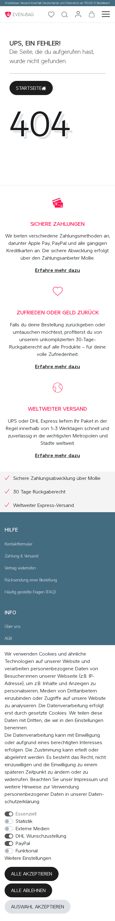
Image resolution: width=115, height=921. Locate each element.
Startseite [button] (29, 88)
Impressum (86, 779)
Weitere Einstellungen (28, 858)
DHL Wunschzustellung (41, 836)
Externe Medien (32, 828)
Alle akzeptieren (31, 873)
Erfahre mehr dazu (57, 270)
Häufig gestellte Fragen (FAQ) (30, 592)
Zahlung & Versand (21, 556)
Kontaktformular (18, 544)
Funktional (27, 850)
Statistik (24, 821)
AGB (8, 639)
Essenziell (26, 813)
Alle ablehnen (28, 890)
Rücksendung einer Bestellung (31, 580)
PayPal (23, 843)
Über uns (13, 627)
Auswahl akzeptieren (37, 906)
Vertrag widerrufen (20, 568)
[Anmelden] (78, 14)
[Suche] (64, 15)
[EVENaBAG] (20, 14)
